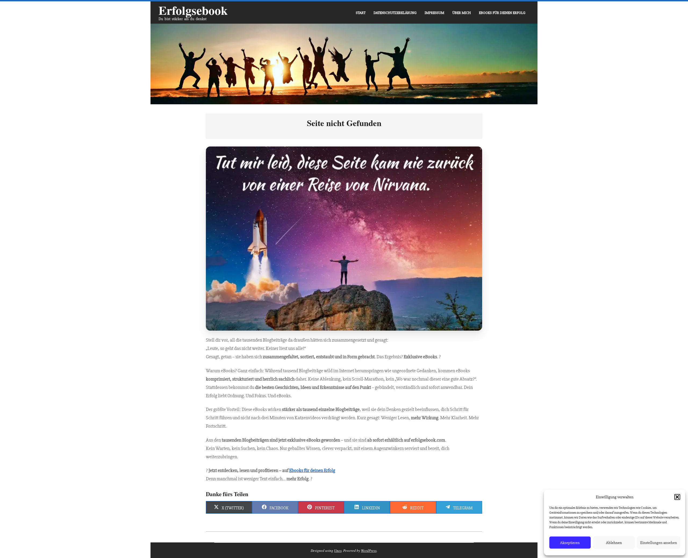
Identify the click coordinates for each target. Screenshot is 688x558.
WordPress (369, 550)
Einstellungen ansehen (658, 542)
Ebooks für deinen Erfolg (312, 470)
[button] (677, 497)
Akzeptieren (570, 542)
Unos (338, 550)
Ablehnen (614, 542)
